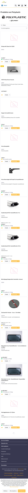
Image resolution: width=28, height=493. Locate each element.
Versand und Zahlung (5, 453)
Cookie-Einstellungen (5, 448)
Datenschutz (4, 461)
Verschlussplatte (5, 146)
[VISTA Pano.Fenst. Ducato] (14, 71)
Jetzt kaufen (14, 61)
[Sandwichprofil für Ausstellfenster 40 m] (14, 237)
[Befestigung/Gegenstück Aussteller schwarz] (14, 270)
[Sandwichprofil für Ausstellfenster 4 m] (14, 204)
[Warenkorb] (25, 5)
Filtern (4, 25)
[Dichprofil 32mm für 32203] (14, 38)
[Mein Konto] (22, 5)
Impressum (3, 451)
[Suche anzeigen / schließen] (15, 5)
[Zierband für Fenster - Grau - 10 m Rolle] (14, 304)
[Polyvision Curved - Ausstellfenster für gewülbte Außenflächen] (14, 370)
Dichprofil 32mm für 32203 (7, 46)
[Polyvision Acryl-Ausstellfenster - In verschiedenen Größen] (14, 337)
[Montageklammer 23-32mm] (14, 403)
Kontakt (21, 473)
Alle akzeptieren (13, 490)
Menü (5, 5)
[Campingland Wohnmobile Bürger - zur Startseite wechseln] (4, 2)
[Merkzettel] (18, 5)
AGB (2, 456)
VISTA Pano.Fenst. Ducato (7, 79)
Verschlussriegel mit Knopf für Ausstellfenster (12, 179)
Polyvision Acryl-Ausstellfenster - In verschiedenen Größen (13, 346)
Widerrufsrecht (4, 458)
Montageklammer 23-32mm (8, 412)
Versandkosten (20, 468)
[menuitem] (4, 5)
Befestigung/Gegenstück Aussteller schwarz (12, 279)
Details (6, 61)
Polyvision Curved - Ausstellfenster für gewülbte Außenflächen (13, 379)
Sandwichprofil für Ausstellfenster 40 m (11, 246)
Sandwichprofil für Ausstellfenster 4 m (10, 212)
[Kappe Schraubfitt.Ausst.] (14, 104)
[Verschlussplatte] (14, 137)
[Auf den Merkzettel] (2, 61)
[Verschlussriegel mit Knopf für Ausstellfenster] (14, 171)
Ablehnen (5, 490)
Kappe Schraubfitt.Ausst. (7, 113)
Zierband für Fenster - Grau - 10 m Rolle (10, 312)
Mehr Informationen (14, 486)
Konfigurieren (22, 490)
